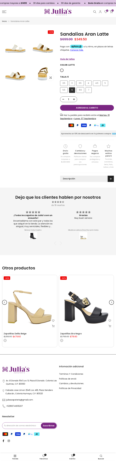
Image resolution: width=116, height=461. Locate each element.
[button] (56, 243)
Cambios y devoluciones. (71, 383)
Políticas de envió (67, 378)
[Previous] (4, 302)
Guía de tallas (67, 59)
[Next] (111, 302)
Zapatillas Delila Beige (15, 333)
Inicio (4, 21)
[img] (58, 202)
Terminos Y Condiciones (71, 374)
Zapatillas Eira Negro (71, 333)
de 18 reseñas (58, 205)
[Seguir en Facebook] (3, 441)
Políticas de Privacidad (70, 388)
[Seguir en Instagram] (8, 441)
